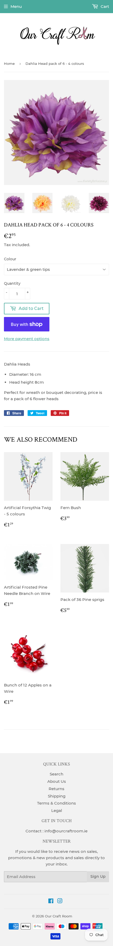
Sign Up (98, 876)
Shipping (56, 796)
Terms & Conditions (56, 803)
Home (9, 63)
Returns (56, 788)
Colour (10, 259)
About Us (56, 781)
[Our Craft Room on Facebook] (51, 901)
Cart (104, 6)
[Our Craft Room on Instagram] (60, 901)
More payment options (26, 338)
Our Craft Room (58, 916)
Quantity (12, 283)
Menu (16, 6)
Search (56, 773)
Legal (56, 810)
